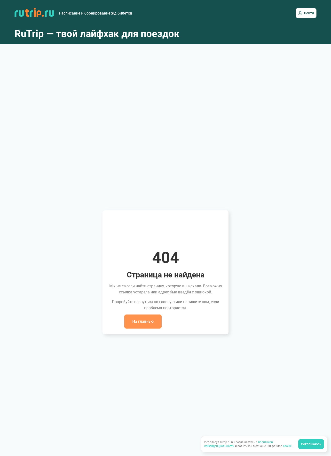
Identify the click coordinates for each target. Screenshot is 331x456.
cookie (287, 446)
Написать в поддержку (186, 321)
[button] (143, 321)
